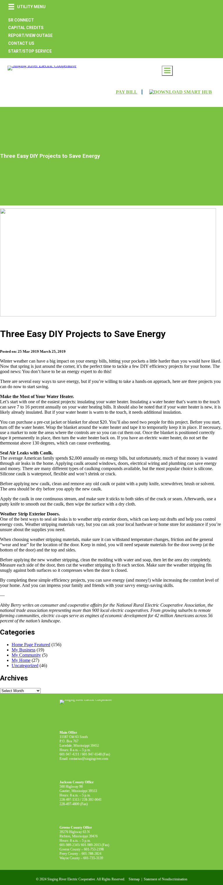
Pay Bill (126, 91)
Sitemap (134, 879)
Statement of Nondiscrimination (165, 879)
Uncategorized (25, 665)
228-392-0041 (92, 800)
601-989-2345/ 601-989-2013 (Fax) (84, 845)
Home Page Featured (31, 644)
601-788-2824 (91, 854)
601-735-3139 (93, 858)
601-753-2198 (94, 849)
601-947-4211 (69, 754)
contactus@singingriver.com (88, 759)
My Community (26, 655)
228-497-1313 (69, 800)
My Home (21, 660)
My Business (23, 649)
